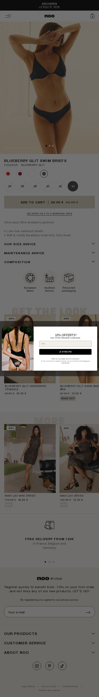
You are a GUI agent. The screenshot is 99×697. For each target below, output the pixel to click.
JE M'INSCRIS (65, 352)
